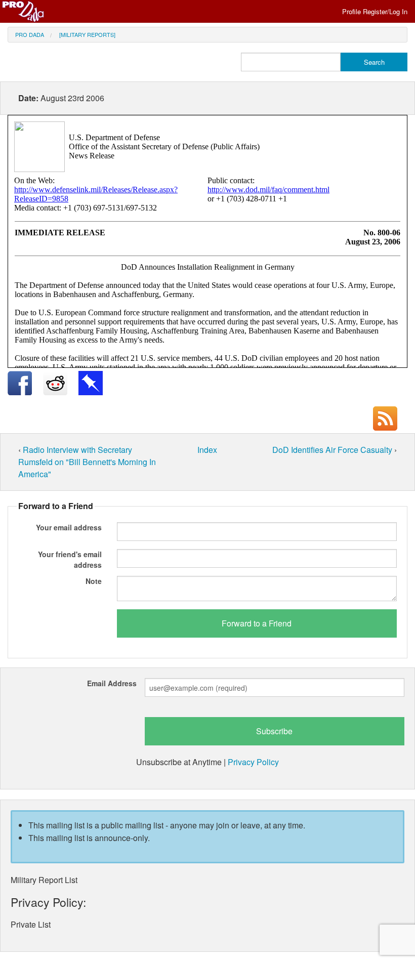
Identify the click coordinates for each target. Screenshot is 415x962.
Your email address (69, 527)
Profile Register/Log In (374, 11)
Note (94, 581)
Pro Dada (29, 34)
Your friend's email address (70, 559)
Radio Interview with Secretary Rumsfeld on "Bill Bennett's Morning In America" (87, 462)
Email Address (112, 683)
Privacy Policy (253, 762)
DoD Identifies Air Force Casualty (333, 449)
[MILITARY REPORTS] (87, 34)
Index (207, 449)
